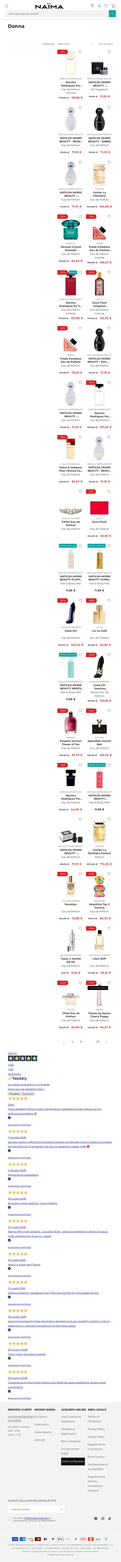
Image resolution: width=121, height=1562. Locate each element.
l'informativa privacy (36, 1518)
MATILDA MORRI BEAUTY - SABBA (99, 140)
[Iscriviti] (61, 1509)
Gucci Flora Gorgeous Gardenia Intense (99, 304)
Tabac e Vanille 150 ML (71, 960)
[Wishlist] (106, 5)
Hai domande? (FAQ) (70, 1451)
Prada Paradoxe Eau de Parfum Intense (99, 248)
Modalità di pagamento (68, 1431)
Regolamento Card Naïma (96, 1447)
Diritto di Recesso (73, 1461)
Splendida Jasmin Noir (99, 742)
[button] (6, 6)
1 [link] (63, 1041)
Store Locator (96, 1456)
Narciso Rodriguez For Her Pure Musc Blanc (71, 84)
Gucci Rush (99, 521)
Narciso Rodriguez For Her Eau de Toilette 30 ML (70, 797)
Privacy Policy (96, 1429)
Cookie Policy (96, 1436)
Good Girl (71, 630)
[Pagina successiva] (106, 1041)
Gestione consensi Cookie (86, 1551)
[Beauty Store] (92, 5)
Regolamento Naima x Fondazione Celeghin (96, 1483)
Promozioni (42, 1424)
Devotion (71, 904)
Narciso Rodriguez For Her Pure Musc (99, 415)
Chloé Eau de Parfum (71, 1015)
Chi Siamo (41, 1416)
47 (97, 1041)
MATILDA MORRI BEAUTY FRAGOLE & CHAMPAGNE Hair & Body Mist (99, 797)
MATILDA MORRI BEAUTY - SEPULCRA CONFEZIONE (71, 851)
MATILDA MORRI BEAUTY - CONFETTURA (71, 415)
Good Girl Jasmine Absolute (99, 687)
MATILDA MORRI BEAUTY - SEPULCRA (71, 194)
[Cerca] (112, 13)
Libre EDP (99, 958)
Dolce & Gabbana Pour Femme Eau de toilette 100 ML (71, 469)
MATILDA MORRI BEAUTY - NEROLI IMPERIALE (99, 469)
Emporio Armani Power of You (71, 742)
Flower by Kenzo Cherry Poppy (99, 1015)
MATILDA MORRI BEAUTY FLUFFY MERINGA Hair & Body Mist (71, 578)
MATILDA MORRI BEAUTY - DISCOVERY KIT (99, 84)
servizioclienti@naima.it (21, 1416)
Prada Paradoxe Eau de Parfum (70, 360)
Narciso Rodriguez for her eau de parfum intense (70, 304)
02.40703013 (14, 1420)
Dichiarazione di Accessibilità (98, 1467)
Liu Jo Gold (99, 630)
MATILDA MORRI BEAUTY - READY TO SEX (70, 140)
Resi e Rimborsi (71, 1441)
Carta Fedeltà (43, 1432)
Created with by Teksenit (60, 1555)
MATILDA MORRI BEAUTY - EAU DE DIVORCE (99, 360)
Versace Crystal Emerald (70, 248)
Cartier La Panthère (99, 194)
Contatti (40, 1440)
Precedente (14, 1094)
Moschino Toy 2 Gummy (99, 906)
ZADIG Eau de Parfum (71, 523)
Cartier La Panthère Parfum (99, 851)
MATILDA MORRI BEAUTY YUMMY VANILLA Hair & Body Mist (99, 578)
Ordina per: (49, 44)
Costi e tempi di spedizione (71, 1419)
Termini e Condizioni (94, 1419)
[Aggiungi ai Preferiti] (80, 52)
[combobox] (60, 13)
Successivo (28, 1094)
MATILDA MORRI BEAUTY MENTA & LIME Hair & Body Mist (71, 687)
